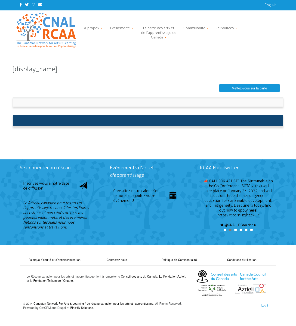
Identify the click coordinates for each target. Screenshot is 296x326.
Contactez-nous (117, 260)
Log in (265, 305)
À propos (92, 28)
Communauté (194, 28)
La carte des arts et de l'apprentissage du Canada (158, 32)
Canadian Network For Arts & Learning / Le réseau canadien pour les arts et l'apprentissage (93, 303)
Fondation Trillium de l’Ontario (53, 281)
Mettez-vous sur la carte (249, 88)
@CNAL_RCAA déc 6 (240, 224)
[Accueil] (48, 30)
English (270, 5)
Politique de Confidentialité (179, 260)
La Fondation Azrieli (172, 276)
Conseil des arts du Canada (139, 276)
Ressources (225, 28)
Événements (120, 28)
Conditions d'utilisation (241, 260)
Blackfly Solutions (81, 308)
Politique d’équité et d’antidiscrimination (54, 260)
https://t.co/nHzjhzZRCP (238, 215)
